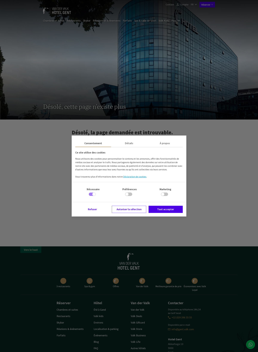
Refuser (92, 209)
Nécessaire (93, 189)
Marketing (165, 189)
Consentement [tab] (93, 143)
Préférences (129, 189)
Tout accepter (165, 209)
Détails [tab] (129, 143)
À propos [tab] (165, 143)
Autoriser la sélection (129, 209)
